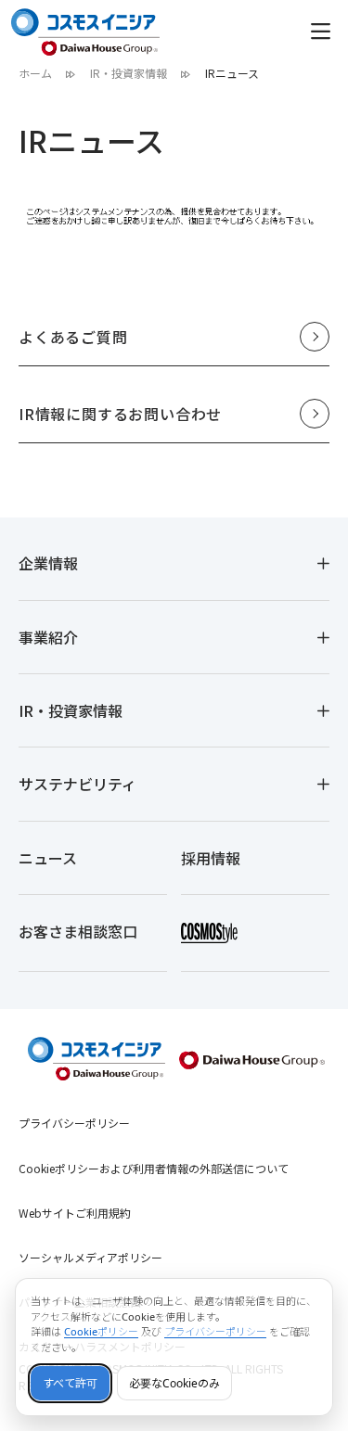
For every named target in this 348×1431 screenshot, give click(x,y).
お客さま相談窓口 (78, 931)
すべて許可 (70, 1383)
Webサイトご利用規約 (75, 1212)
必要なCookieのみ (174, 1383)
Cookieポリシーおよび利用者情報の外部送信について (154, 1168)
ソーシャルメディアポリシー (90, 1257)
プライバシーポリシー (74, 1123)
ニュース (48, 858)
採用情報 (210, 858)
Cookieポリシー (101, 1331)
